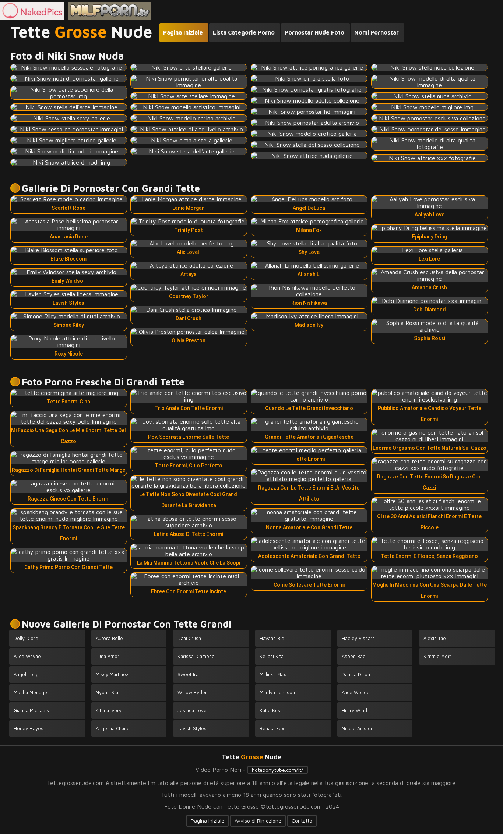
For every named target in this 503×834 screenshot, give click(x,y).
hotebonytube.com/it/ (277, 770)
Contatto (302, 820)
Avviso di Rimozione (258, 820)
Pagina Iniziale (207, 820)
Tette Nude (81, 32)
